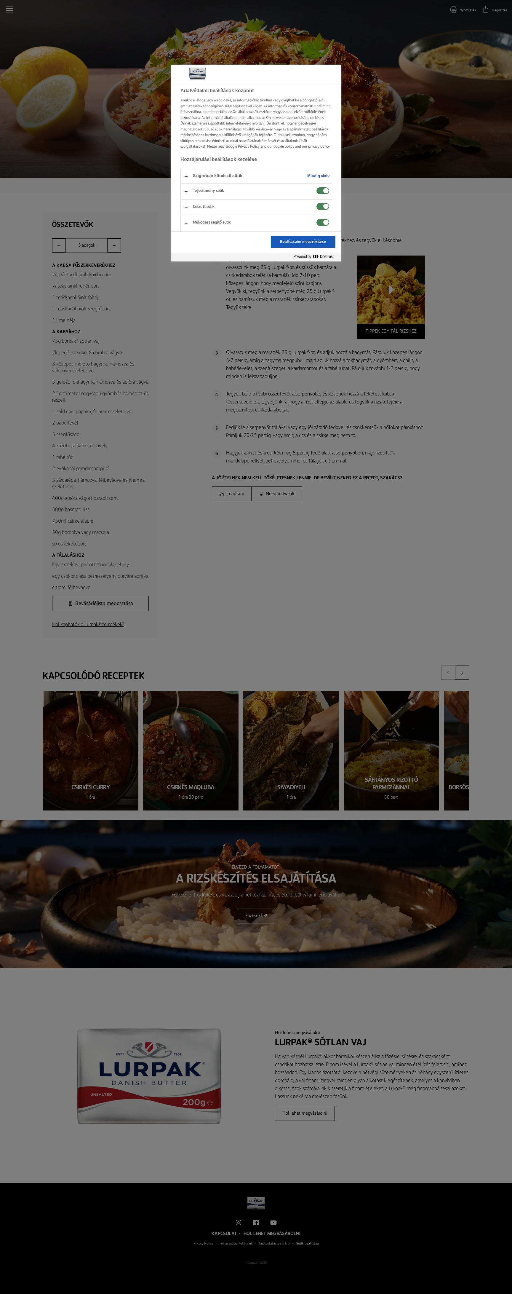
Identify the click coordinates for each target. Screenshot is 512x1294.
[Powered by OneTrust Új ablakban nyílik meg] (315, 257)
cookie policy (283, 147)
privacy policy (319, 147)
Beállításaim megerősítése (303, 242)
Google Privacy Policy (242, 147)
